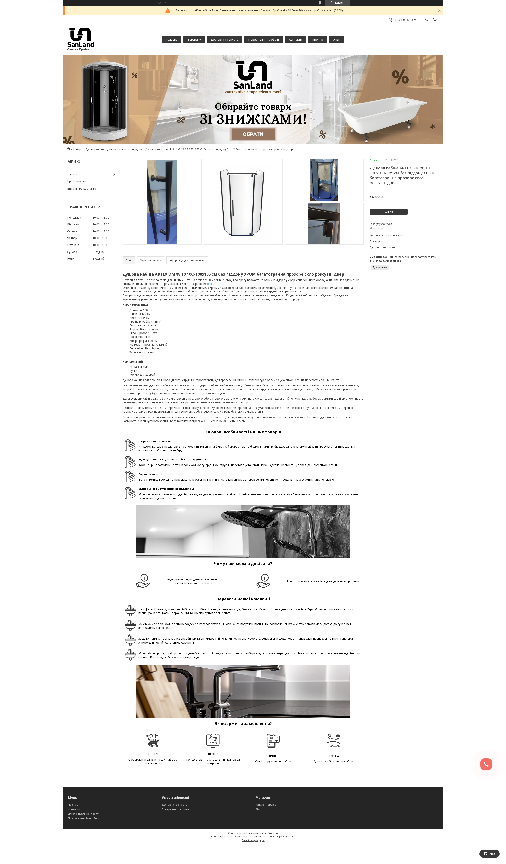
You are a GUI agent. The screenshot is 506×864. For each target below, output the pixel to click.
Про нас (317, 39)
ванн (210, 284)
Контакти (295, 39)
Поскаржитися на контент (245, 836)
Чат (492, 853)
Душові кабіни (95, 149)
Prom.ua (273, 833)
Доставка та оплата (224, 39)
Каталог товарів (266, 804)
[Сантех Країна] (80, 37)
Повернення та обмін (263, 39)
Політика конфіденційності (85, 818)
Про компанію (76, 181)
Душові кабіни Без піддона (125, 149)
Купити (388, 211)
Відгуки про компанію (81, 188)
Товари (192, 39)
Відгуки (260, 809)
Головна (171, 39)
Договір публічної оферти (84, 814)
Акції (336, 39)
